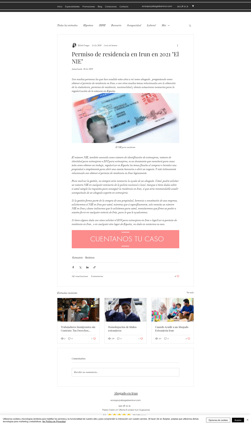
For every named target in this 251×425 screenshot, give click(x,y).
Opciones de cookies (218, 420)
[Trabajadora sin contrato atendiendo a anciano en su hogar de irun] (78, 310)
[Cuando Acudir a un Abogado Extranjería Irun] (173, 310)
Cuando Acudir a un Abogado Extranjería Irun (171, 328)
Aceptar (238, 420)
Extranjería (77, 257)
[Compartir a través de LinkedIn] (87, 267)
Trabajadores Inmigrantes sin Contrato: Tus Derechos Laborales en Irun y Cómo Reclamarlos (78, 328)
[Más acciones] (177, 45)
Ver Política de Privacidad (54, 421)
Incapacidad (134, 25)
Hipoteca (88, 25)
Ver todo (190, 292)
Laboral (151, 25)
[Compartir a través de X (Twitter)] (80, 267)
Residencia (90, 257)
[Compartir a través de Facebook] (73, 267)
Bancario (116, 25)
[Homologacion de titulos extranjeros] (126, 310)
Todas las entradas (67, 25)
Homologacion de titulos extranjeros (122, 328)
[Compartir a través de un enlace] (94, 267)
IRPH (102, 25)
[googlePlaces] (193, 6)
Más (164, 25)
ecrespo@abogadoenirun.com (126, 400)
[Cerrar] (247, 420)
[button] (190, 25)
